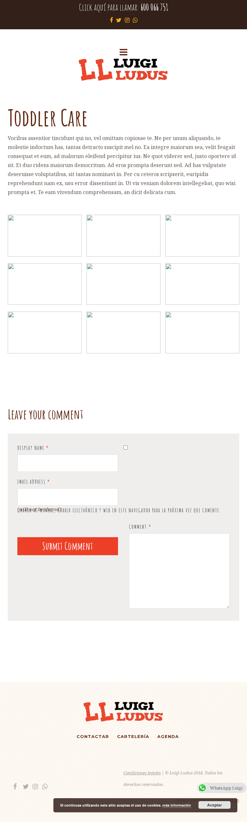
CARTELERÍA (133, 736)
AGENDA (168, 736)
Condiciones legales (142, 773)
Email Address (33, 482)
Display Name (33, 448)
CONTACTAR (93, 736)
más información (176, 805)
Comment (140, 527)
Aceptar (214, 805)
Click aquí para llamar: (123, 7)
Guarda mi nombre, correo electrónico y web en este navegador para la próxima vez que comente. (119, 510)
